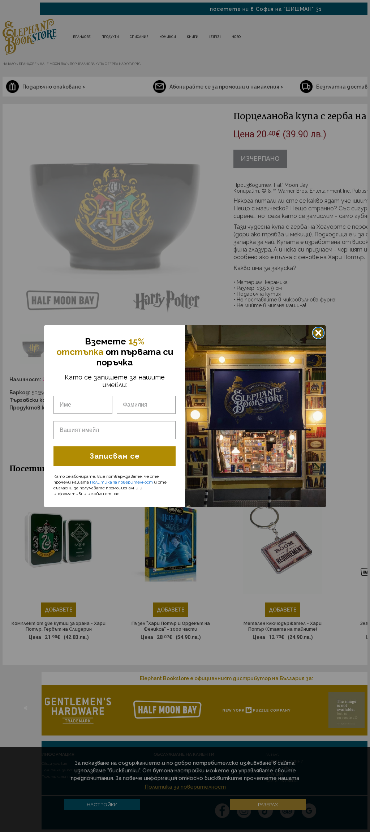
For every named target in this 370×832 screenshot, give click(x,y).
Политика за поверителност (121, 482)
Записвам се (115, 456)
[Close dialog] (318, 332)
